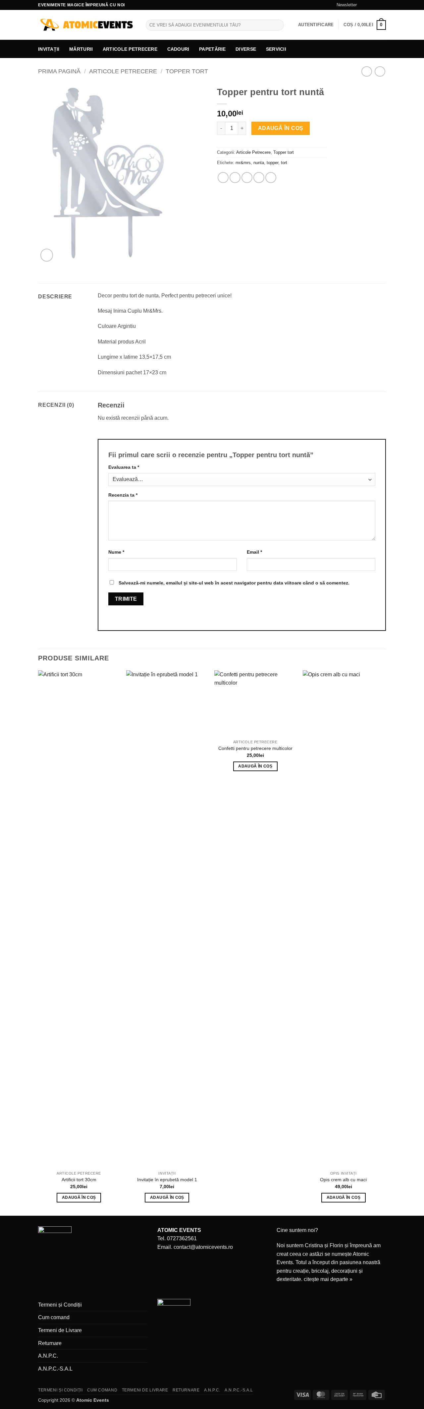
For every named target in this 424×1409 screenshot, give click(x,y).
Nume (116, 552)
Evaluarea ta (123, 467)
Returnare (50, 1343)
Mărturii (81, 49)
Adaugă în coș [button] (79, 1197)
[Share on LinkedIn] (270, 177)
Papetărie (212, 49)
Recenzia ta (122, 495)
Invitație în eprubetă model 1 (167, 1179)
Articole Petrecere (123, 71)
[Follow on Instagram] (370, 5)
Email (254, 552)
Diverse (246, 49)
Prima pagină (59, 71)
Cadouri (178, 49)
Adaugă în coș (280, 128)
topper (272, 162)
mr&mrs (243, 162)
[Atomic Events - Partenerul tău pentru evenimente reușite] (87, 25)
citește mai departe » (328, 1279)
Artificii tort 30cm (79, 1179)
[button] (344, 5)
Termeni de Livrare (60, 1330)
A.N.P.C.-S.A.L (55, 1369)
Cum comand (54, 1317)
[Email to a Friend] (246, 177)
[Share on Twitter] (235, 177)
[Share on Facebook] (223, 177)
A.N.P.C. (48, 1356)
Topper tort (187, 71)
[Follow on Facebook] (364, 5)
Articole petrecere (130, 49)
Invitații (49, 49)
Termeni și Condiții (60, 1305)
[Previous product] (380, 71)
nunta (258, 162)
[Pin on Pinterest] (258, 177)
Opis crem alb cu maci (343, 1179)
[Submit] (277, 25)
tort (284, 162)
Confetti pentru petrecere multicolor (255, 748)
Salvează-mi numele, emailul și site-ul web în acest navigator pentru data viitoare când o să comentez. (234, 582)
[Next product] (366, 71)
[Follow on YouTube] (383, 5)
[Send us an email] (376, 5)
